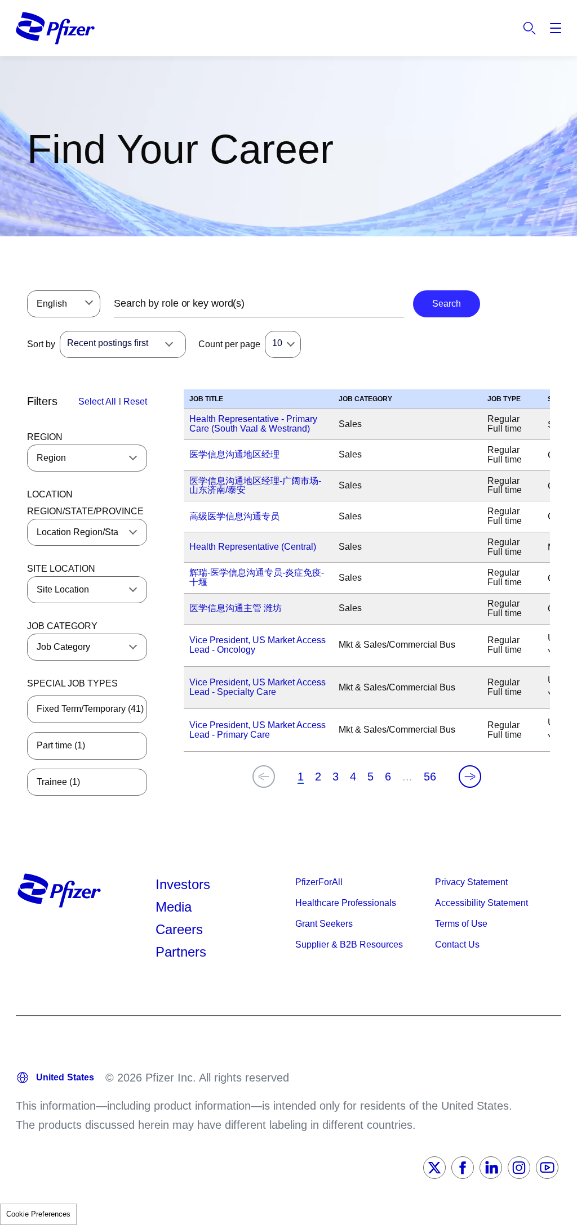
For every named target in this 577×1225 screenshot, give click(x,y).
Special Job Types (72, 683)
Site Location (61, 568)
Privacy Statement (471, 882)
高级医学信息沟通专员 (234, 516)
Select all (97, 401)
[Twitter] (434, 1167)
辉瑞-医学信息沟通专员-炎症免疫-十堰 (256, 577)
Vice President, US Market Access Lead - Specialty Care (257, 687)
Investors (183, 884)
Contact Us (457, 944)
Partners (181, 951)
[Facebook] (462, 1167)
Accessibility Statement (481, 903)
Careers (179, 929)
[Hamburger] (555, 28)
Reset (135, 401)
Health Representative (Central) (252, 546)
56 (430, 776)
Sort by (41, 344)
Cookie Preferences (38, 1214)
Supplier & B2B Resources (349, 944)
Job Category (62, 626)
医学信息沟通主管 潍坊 (235, 608)
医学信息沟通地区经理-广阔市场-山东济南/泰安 (255, 485)
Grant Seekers (324, 923)
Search (529, 28)
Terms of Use (461, 923)
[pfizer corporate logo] (55, 28)
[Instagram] (519, 1167)
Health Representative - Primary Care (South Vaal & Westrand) (253, 423)
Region (45, 437)
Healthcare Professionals (345, 903)
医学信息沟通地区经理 (234, 454)
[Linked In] (491, 1167)
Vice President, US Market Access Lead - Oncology (257, 644)
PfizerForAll (319, 882)
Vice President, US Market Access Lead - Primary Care (257, 729)
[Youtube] (547, 1167)
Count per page (229, 344)
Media (174, 906)
